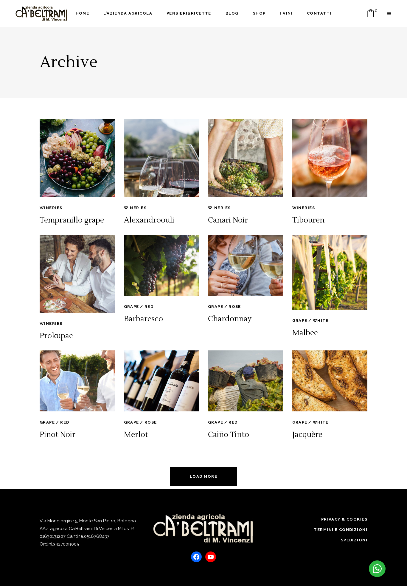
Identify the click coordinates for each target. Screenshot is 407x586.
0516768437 (96, 536)
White (321, 320)
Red (149, 306)
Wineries (51, 208)
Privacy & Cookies (344, 519)
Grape (131, 306)
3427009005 (66, 544)
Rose (235, 306)
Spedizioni (354, 540)
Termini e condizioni (340, 529)
